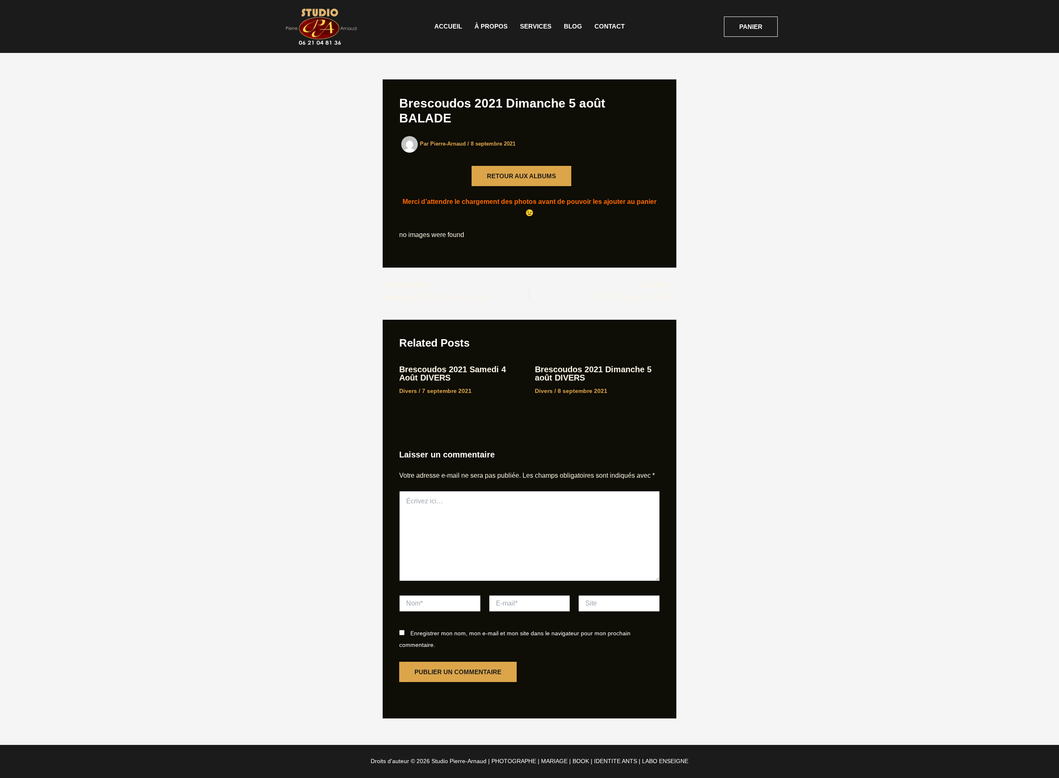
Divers (408, 391)
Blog (573, 26)
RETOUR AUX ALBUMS (521, 176)
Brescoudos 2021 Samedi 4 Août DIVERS (452, 373)
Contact (609, 26)
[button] (751, 27)
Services (535, 26)
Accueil (448, 26)
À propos (491, 26)
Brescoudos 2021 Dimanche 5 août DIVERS (593, 373)
